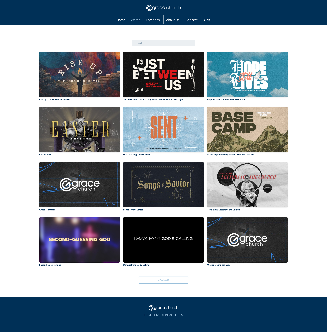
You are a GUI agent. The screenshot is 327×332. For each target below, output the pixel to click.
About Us (173, 20)
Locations (153, 20)
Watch (135, 20)
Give (207, 20)
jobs (179, 314)
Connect (192, 20)
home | (149, 314)
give (157, 314)
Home (120, 20)
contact (168, 314)
